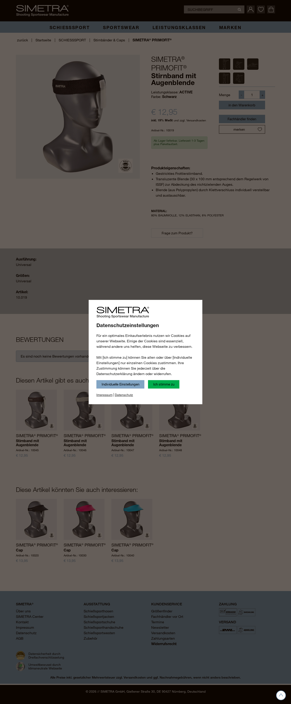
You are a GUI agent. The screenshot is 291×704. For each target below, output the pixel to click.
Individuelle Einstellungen (120, 384)
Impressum (104, 395)
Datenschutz (124, 395)
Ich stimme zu (163, 384)
